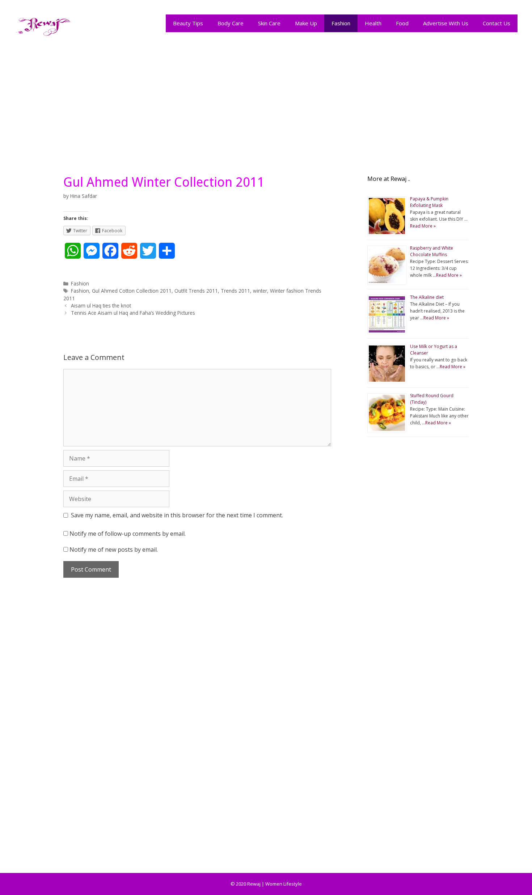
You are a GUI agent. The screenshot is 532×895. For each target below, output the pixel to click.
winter (260, 290)
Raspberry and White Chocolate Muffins (431, 251)
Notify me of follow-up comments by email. (127, 534)
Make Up (306, 23)
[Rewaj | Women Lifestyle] (43, 25)
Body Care (231, 23)
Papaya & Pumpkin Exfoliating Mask (429, 202)
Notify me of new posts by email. (113, 549)
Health (373, 23)
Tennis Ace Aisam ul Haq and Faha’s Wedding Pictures (133, 312)
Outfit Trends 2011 (196, 290)
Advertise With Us (445, 23)
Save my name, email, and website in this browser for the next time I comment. (177, 515)
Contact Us (496, 23)
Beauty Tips (188, 23)
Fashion (341, 23)
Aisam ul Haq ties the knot (101, 305)
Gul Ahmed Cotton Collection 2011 (132, 290)
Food (402, 23)
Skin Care (269, 23)
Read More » (423, 226)
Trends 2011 (235, 290)
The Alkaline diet (427, 297)
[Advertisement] (266, 102)
